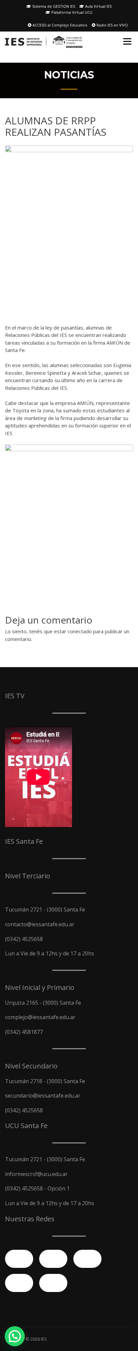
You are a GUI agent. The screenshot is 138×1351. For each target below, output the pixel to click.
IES (44, 1339)
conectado (80, 631)
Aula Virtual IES (98, 6)
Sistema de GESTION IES (53, 6)
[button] (15, 1336)
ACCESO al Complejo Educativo (59, 24)
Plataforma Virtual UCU (71, 12)
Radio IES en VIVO (111, 24)
